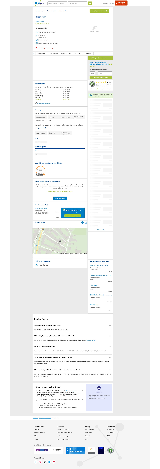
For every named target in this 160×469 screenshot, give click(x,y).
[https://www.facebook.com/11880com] (36, 462)
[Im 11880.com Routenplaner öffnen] (82, 222)
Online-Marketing (63, 436)
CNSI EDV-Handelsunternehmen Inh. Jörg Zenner (101, 295)
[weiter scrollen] (111, 53)
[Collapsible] (110, 325)
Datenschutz (110, 432)
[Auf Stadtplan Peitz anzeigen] (86, 222)
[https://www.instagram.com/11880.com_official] (40, 462)
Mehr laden (100, 229)
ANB (108, 439)
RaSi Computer (40, 208)
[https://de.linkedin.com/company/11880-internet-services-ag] (49, 462)
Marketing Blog (89, 429)
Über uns (36, 429)
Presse (36, 439)
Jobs (35, 436)
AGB (108, 436)
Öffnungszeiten (42, 53)
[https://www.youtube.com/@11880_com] (54, 462)
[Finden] (90, 3)
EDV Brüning (94, 305)
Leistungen (54, 53)
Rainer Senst (94, 285)
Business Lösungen (63, 439)
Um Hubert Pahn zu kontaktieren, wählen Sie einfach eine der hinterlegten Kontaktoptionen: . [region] (65, 340)
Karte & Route (78, 53)
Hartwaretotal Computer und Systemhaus (101, 275)
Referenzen (88, 432)
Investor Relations (39, 432)
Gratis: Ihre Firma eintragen (121, 3)
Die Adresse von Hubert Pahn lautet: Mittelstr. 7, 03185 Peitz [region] (50, 329)
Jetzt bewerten (60, 198)
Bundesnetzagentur (71, 391)
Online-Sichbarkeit (63, 429)
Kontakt (89, 53)
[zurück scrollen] (33, 53)
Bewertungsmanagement (65, 432)
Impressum (110, 429)
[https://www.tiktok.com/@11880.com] (45, 462)
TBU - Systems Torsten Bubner (99, 265)
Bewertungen (66, 53)
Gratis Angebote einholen (98, 11)
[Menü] (113, 3)
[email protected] (91, 340)
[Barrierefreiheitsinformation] (110, 3)
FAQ (86, 439)
